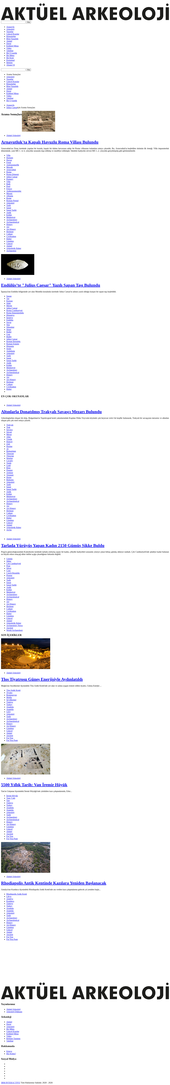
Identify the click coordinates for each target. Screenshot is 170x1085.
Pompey (9, 179)
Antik (8, 212)
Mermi (9, 306)
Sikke (8, 561)
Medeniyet (10, 217)
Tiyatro (9, 693)
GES (8, 712)
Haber (9, 239)
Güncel (9, 243)
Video (8, 48)
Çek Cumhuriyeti (13, 563)
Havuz (9, 160)
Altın (8, 437)
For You (9, 738)
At (7, 449)
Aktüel (9, 41)
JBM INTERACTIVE (10, 1083)
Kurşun (9, 301)
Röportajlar (11, 36)
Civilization (11, 236)
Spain (8, 348)
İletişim (9, 62)
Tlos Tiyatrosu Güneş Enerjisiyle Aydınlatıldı (42, 679)
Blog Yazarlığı (12, 39)
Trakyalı (9, 425)
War (8, 325)
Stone (8, 329)
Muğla (9, 697)
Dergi (8, 43)
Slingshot (10, 327)
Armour (9, 472)
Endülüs (9, 320)
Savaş (8, 322)
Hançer (9, 441)
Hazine (9, 446)
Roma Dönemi (12, 174)
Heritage (10, 232)
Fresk (8, 162)
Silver (8, 568)
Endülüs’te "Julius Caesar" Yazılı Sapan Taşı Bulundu (50, 285)
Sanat (8, 208)
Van (8, 800)
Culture (9, 234)
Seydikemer (11, 700)
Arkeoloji (10, 29)
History (9, 224)
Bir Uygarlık (11, 53)
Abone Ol (10, 65)
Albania (9, 196)
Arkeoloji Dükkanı (14, 1012)
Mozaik (9, 167)
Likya (8, 896)
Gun (8, 334)
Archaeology (11, 220)
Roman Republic (13, 341)
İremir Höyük (12, 796)
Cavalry (9, 461)
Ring (8, 468)
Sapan (9, 296)
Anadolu (10, 707)
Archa (9, 530)
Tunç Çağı (10, 798)
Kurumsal (10, 60)
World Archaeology (14, 630)
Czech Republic (13, 573)
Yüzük (9, 439)
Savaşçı (9, 430)
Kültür (9, 215)
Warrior (9, 458)
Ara (28, 22)
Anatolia (10, 709)
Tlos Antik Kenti (13, 690)
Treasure (10, 475)
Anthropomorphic (13, 191)
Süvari (9, 432)
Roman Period (12, 201)
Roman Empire (12, 344)
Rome (8, 198)
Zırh (8, 444)
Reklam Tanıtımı (13, 1038)
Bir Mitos (10, 55)
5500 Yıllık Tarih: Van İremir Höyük (34, 784)
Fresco (9, 189)
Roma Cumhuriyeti (14, 310)
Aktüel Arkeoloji (13, 135)
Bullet (8, 332)
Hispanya (10, 315)
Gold (8, 465)
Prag (8, 566)
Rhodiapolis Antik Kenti (16, 894)
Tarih (8, 205)
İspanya (9, 317)
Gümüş (9, 559)
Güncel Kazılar (12, 34)
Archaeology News (14, 625)
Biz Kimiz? (11, 1054)
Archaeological (12, 222)
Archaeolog (11, 251)
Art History (11, 229)
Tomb (8, 463)
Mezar (9, 434)
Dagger (9, 470)
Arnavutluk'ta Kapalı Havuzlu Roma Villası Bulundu (49, 142)
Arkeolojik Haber (13, 248)
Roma (8, 172)
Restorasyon (11, 695)
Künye (9, 1051)
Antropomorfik (12, 165)
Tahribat (9, 51)
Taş (7, 298)
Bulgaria (10, 480)
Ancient (9, 628)
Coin (8, 571)
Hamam (9, 158)
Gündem (10, 241)
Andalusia (10, 351)
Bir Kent (10, 58)
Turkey (9, 704)
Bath (8, 184)
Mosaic (9, 193)
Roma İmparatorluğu (15, 313)
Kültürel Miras (12, 46)
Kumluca (10, 901)
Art (7, 227)
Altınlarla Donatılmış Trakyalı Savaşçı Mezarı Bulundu (51, 411)
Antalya (9, 899)
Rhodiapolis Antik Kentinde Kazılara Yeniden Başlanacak (53, 883)
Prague (9, 575)
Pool (8, 186)
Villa (8, 155)
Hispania (10, 346)
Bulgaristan (11, 451)
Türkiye (9, 702)
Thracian (10, 453)
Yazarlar (9, 31)
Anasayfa (10, 27)
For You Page (12, 740)
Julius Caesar (11, 107)
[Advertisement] (80, 961)
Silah (8, 303)
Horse (8, 477)
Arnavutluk (11, 170)
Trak (8, 427)
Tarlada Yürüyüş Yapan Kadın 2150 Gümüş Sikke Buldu (52, 545)
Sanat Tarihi (11, 210)
